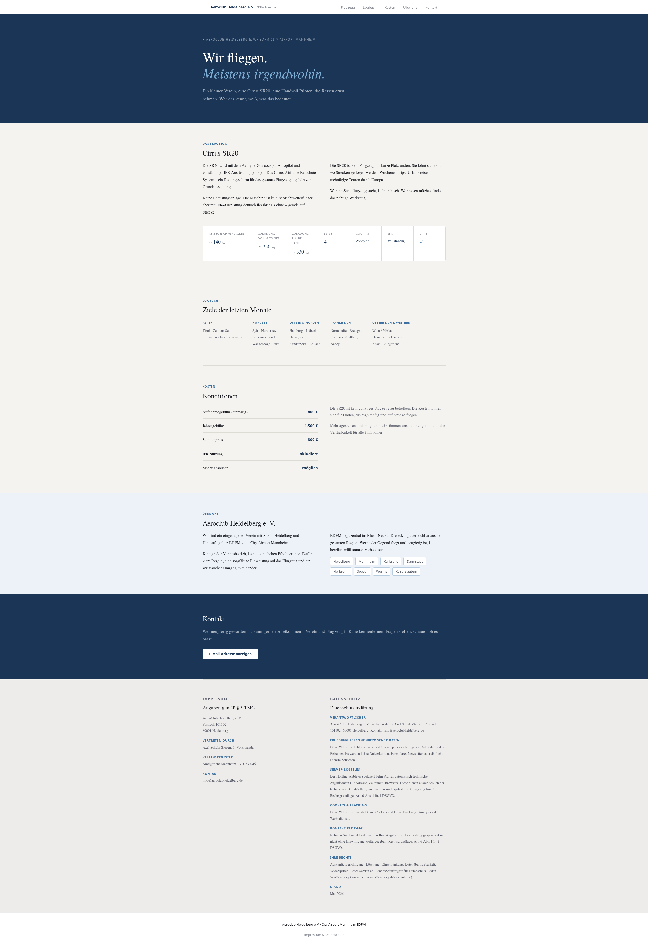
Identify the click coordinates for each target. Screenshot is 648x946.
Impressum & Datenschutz (324, 934)
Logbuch (369, 7)
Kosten (389, 7)
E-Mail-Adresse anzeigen (230, 653)
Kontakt (431, 7)
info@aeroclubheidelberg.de (222, 780)
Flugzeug (348, 7)
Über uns (410, 7)
